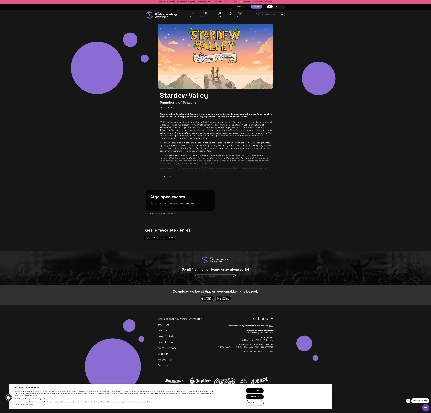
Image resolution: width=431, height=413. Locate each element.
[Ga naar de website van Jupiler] (200, 381)
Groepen (163, 353)
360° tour (164, 324)
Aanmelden (256, 7)
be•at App (164, 330)
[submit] (282, 14)
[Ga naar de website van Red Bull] (243, 381)
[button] (8, 397)
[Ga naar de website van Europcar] (174, 381)
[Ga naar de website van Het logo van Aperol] (259, 381)
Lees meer (164, 176)
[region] (170, 396)
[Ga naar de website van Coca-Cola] (225, 381)
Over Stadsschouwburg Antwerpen (180, 318)
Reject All (255, 397)
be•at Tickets (166, 336)
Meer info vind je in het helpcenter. (257, 2)
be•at (271, 325)
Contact (163, 365)
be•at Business (167, 348)
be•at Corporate (168, 342)
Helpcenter (241, 6)
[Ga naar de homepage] (161, 15)
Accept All (254, 390)
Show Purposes (254, 403)
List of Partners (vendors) (24, 404)
